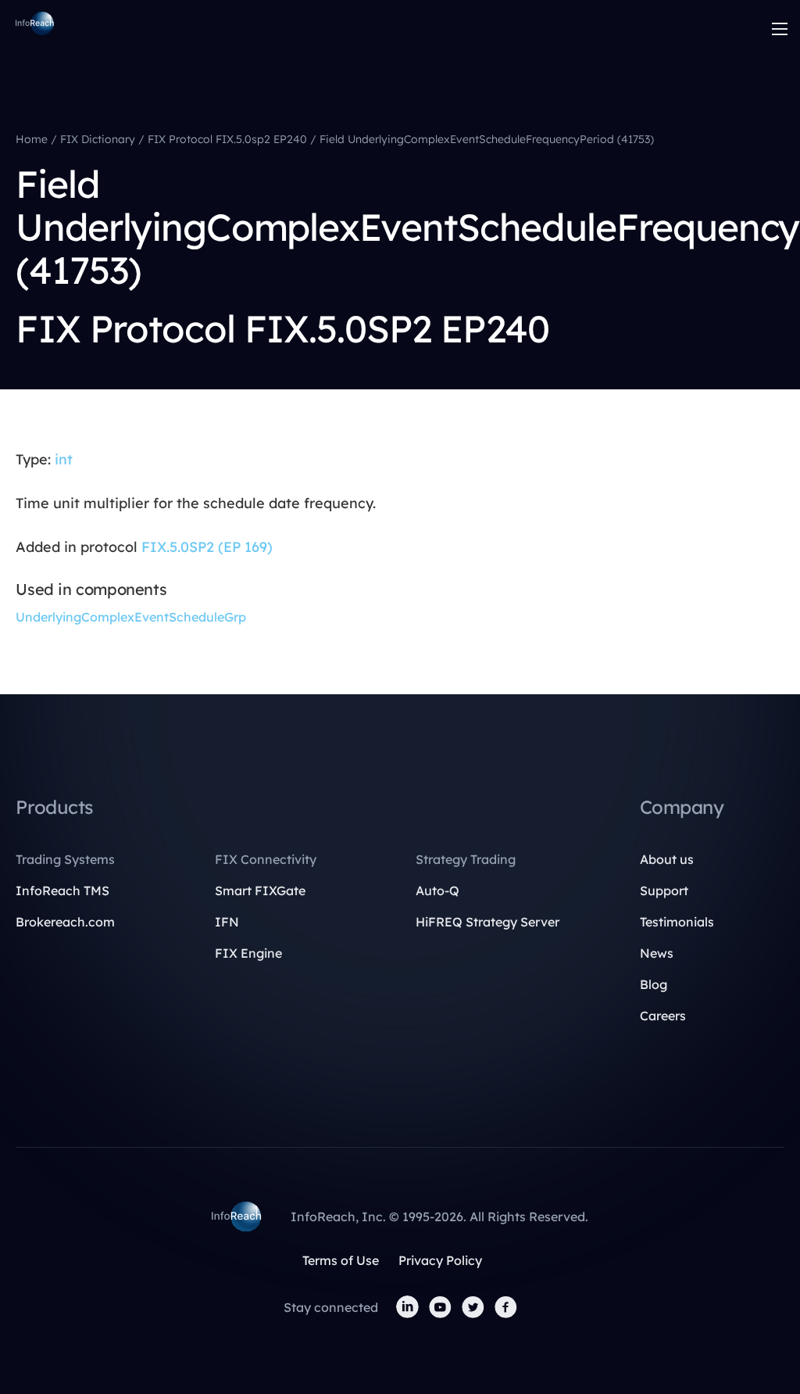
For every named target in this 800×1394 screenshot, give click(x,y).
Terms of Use (340, 1260)
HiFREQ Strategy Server (487, 922)
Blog (653, 984)
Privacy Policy (440, 1260)
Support (664, 890)
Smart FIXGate (260, 890)
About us (667, 859)
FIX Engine (248, 953)
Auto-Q (437, 890)
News (656, 953)
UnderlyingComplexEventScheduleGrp (131, 617)
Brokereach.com (65, 922)
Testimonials (677, 922)
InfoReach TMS (62, 890)
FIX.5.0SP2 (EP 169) (207, 547)
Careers (663, 1015)
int (64, 459)
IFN (227, 922)
